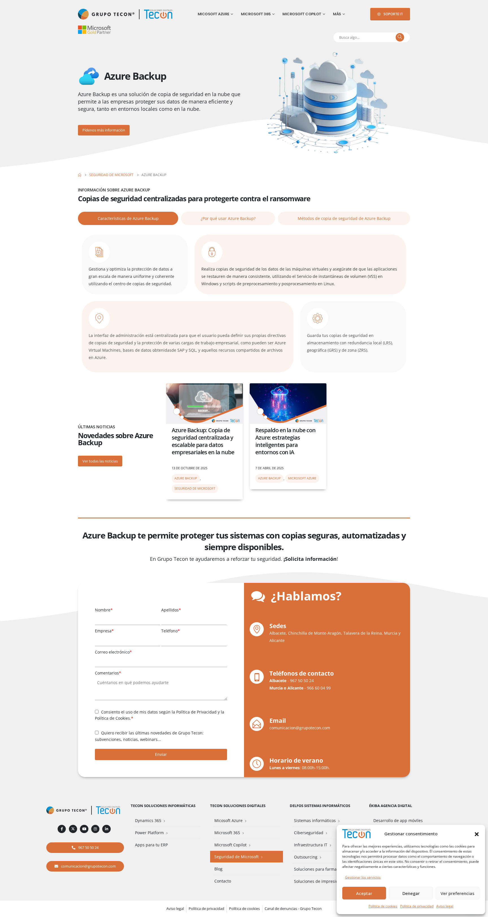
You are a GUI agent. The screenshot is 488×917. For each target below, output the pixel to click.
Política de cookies (383, 906)
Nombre (104, 610)
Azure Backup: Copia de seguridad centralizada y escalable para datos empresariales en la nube (203, 441)
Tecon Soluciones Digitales (237, 805)
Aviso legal (444, 906)
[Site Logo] (158, 14)
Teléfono (170, 630)
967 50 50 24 (302, 680)
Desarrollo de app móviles (398, 820)
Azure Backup (186, 478)
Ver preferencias (457, 893)
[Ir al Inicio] (79, 175)
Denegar (411, 893)
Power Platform (149, 832)
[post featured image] (204, 403)
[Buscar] (400, 37)
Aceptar (364, 893)
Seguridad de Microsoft (195, 488)
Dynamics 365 (148, 820)
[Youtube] (84, 829)
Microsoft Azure (302, 478)
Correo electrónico (113, 652)
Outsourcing (305, 857)
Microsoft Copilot (301, 14)
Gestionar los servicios (363, 877)
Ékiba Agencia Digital (390, 805)
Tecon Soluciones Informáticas (163, 805)
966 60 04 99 (319, 688)
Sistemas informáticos (315, 820)
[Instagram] (95, 829)
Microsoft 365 (256, 14)
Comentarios (108, 673)
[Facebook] (62, 829)
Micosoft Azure (213, 14)
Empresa (104, 630)
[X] (73, 829)
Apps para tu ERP (151, 844)
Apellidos (171, 610)
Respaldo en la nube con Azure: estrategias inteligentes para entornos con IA (285, 441)
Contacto (222, 881)
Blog (218, 868)
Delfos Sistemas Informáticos (320, 805)
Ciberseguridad (308, 832)
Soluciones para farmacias (319, 869)
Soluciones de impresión (317, 881)
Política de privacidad (416, 906)
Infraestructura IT (310, 844)
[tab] (128, 218)
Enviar (161, 754)
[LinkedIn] (106, 829)
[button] (477, 833)
